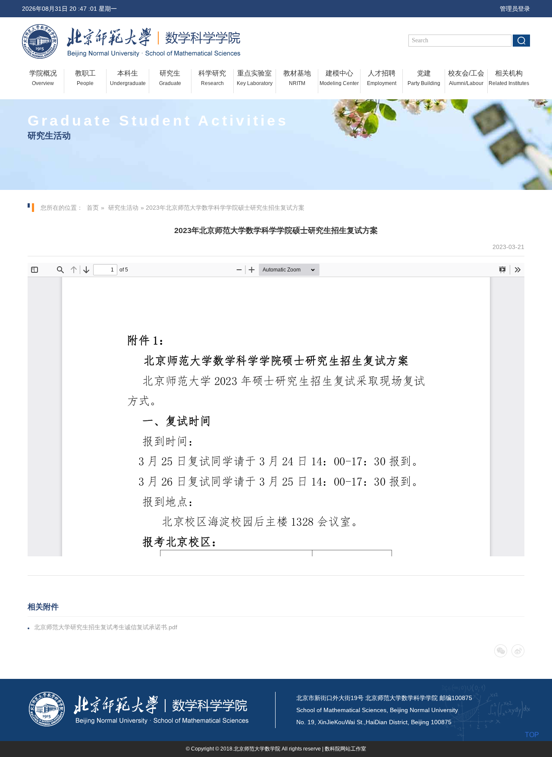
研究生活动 (123, 207)
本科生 (128, 77)
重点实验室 (255, 77)
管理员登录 (512, 8)
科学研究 (212, 77)
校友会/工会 (466, 77)
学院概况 (43, 77)
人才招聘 (381, 77)
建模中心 (339, 77)
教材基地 (297, 77)
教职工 (85, 77)
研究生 (170, 77)
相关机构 (509, 77)
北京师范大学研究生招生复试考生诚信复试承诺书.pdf (105, 627)
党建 (424, 77)
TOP (532, 734)
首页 (93, 207)
